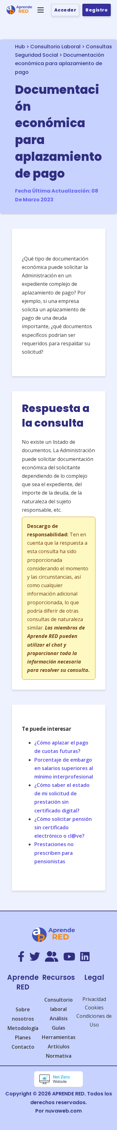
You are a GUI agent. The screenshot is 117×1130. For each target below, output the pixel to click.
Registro (96, 10)
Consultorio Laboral (55, 46)
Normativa (58, 1055)
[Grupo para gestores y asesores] (51, 957)
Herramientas (59, 1037)
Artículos (59, 1046)
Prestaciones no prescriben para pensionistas (54, 852)
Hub (20, 46)
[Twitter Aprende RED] (34, 957)
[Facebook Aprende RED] (21, 957)
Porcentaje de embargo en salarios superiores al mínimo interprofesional (63, 768)
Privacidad (94, 999)
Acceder (65, 10)
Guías (58, 1027)
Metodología (22, 1028)
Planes (23, 1037)
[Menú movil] (40, 9)
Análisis (59, 1018)
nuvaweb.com (63, 1110)
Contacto (23, 1046)
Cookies (94, 1007)
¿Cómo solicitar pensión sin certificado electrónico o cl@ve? (63, 827)
